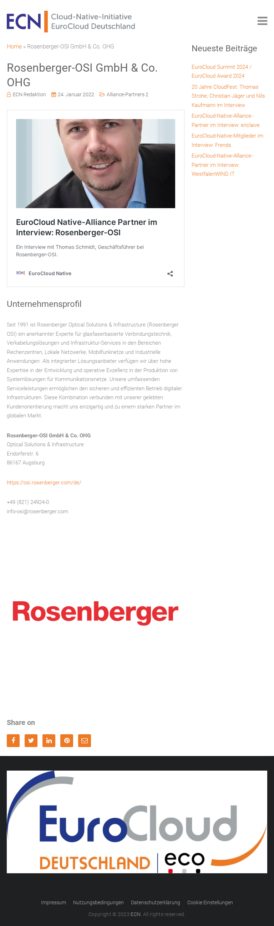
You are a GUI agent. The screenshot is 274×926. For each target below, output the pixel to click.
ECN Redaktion (29, 94)
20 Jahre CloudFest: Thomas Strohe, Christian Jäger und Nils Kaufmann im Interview (228, 96)
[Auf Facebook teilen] (13, 740)
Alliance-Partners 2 (127, 94)
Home (14, 46)
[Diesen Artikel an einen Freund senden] (84, 740)
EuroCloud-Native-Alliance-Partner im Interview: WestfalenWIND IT (222, 165)
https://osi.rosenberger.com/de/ (44, 482)
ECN (136, 914)
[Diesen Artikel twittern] (31, 740)
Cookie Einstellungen (210, 902)
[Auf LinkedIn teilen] (48, 740)
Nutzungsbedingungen (98, 902)
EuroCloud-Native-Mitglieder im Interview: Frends (227, 140)
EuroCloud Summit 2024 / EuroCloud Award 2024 (222, 71)
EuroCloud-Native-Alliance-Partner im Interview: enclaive (226, 120)
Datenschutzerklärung (155, 902)
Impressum (53, 902)
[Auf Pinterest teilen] (66, 740)
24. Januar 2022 (76, 94)
